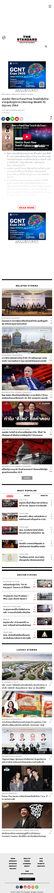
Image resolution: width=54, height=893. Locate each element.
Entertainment (9, 793)
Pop (41, 858)
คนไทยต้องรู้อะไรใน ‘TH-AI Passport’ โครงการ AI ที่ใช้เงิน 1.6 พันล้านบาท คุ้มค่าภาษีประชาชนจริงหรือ (16, 586)
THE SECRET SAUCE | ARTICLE (25, 830)
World (6, 606)
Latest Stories (27, 649)
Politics (23, 500)
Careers (27, 863)
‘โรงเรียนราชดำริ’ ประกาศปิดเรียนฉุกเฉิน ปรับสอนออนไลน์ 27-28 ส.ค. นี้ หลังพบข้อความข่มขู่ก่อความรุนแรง (32, 558)
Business (6, 94)
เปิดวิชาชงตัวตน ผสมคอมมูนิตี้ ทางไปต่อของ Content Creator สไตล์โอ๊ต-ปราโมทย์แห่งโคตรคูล (24, 835)
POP (21, 540)
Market (16, 318)
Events (41, 863)
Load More (27, 842)
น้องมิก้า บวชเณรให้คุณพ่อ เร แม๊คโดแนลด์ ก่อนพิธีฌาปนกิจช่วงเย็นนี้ (32, 545)
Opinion (6, 830)
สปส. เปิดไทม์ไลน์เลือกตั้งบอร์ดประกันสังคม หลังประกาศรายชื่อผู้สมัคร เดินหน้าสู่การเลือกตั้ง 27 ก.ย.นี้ (17, 636)
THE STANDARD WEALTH (15, 110)
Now (41, 861)
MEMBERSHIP (27, 879)
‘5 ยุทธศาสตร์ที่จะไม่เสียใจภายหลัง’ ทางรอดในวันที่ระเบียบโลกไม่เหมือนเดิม (16, 611)
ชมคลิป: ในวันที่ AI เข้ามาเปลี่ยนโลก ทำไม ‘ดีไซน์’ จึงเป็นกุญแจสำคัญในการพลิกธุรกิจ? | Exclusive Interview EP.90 (24, 433)
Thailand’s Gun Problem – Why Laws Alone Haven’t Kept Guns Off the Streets (16, 597)
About (27, 866)
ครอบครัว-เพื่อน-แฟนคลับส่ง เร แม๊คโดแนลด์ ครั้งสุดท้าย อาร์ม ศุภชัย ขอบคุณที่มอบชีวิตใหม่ (33, 517)
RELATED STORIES (27, 285)
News (23, 94)
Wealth (16, 94)
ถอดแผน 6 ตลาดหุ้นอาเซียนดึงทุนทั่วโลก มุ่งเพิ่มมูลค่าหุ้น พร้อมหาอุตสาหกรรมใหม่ (25, 322)
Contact (41, 866)
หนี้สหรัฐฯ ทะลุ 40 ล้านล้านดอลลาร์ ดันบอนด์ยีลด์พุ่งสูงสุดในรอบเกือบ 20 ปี (25, 470)
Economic (7, 355)
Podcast (13, 861)
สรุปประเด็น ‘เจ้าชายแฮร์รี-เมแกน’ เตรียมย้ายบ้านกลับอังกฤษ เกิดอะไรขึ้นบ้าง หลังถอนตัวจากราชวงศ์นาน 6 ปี (17, 623)
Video (30, 94)
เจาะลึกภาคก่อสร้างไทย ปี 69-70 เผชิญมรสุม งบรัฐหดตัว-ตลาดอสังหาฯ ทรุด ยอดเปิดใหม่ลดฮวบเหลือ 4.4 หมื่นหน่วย (24, 359)
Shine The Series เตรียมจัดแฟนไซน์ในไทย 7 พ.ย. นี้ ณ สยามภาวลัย (24, 797)
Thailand (23, 513)
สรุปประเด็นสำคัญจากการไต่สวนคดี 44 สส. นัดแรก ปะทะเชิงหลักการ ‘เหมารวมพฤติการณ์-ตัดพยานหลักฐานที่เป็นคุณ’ (33, 504)
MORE (27, 478)
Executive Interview (12, 429)
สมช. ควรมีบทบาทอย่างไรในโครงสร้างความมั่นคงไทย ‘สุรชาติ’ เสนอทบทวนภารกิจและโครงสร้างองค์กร (31, 531)
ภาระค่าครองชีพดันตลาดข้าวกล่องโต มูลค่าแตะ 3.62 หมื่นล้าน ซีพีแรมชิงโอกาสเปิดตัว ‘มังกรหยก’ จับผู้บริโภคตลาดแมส (24, 723)
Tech (17, 581)
